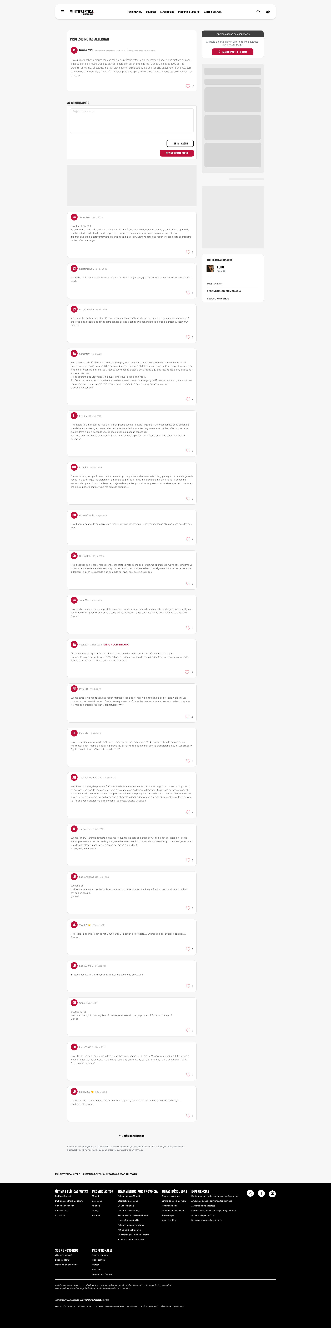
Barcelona (97, 1201)
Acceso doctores (100, 1255)
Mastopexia (214, 283)
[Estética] (82, 12)
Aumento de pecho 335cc (203, 1215)
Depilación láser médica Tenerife (133, 1234)
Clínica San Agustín (64, 1205)
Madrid (95, 1196)
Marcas (95, 1264)
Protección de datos (65, 1306)
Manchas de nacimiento (173, 1210)
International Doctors (102, 1274)
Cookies (99, 1306)
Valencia (96, 1205)
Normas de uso (85, 1306)
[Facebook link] (261, 1194)
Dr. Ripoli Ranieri (63, 1196)
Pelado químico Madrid (129, 1196)
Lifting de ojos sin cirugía (174, 1201)
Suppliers (96, 1269)
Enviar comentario (177, 153)
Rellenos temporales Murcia (131, 1225)
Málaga (95, 1210)
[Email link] (272, 1193)
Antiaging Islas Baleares (129, 1230)
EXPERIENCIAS (167, 11)
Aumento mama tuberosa (203, 1205)
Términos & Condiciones (172, 1306)
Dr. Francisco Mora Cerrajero (69, 1201)
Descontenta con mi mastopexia (206, 1220)
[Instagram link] (250, 1194)
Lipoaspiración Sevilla (128, 1220)
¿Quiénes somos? (63, 1255)
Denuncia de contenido (66, 1264)
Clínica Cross (61, 1210)
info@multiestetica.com (97, 1300)
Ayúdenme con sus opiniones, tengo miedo (211, 1201)
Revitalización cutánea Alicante (133, 1215)
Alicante (96, 1215)
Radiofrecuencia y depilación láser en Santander (214, 1196)
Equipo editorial (62, 1260)
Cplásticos (60, 1215)
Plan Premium (98, 1260)
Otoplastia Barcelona (128, 1201)
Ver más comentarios (131, 1136)
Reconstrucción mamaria (224, 291)
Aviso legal (132, 1306)
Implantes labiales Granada (131, 1239)
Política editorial (149, 1306)
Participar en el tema (235, 52)
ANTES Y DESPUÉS (213, 11)
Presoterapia (168, 1215)
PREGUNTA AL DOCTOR (189, 11)
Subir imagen (180, 143)
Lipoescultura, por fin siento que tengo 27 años (213, 1210)
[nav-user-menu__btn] (268, 12)
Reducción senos (218, 298)
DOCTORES (151, 11)
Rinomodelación (170, 1205)
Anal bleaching (169, 1220)
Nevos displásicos (170, 1196)
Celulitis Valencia (126, 1205)
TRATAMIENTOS (135, 11)
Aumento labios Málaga (129, 1210)
